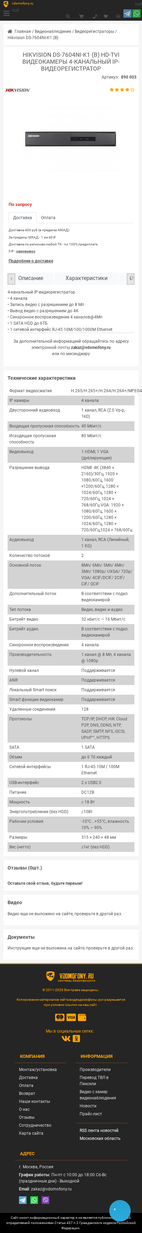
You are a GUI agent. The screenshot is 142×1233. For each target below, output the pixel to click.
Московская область (100, 1138)
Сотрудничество (35, 1125)
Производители (95, 1069)
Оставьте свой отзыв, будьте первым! (45, 883)
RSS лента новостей (99, 1130)
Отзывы (26, 1117)
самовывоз (25, 251)
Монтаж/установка (38, 1069)
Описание (30, 278)
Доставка (28, 1077)
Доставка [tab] (22, 217)
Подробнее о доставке (31, 261)
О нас (24, 1109)
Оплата (26, 1085)
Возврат (27, 1093)
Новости (88, 1106)
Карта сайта (31, 1133)
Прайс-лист (91, 1114)
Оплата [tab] (48, 217)
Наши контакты (34, 1101)
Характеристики (86, 278)
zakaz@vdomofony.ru (91, 347)
